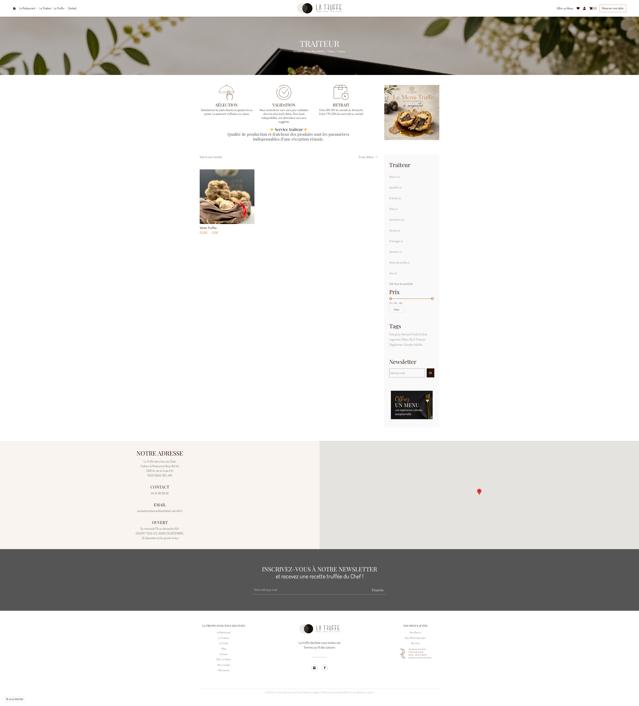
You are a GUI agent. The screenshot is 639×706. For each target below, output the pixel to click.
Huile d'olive (419, 334)
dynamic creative (365, 692)
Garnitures (396, 219)
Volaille (417, 344)
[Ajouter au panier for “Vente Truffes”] (223, 197)
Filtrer (396, 309)
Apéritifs (395, 187)
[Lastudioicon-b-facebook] (325, 668)
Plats (393, 209)
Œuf (412, 339)
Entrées (395, 198)
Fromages (396, 241)
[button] (612, 8)
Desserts (395, 251)
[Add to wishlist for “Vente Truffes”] (230, 197)
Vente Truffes (208, 228)
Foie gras (394, 334)
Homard (406, 334)
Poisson (421, 339)
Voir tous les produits (401, 283)
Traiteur (331, 51)
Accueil (297, 51)
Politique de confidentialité (334, 692)
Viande (408, 344)
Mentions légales (311, 692)
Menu (405, 339)
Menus (394, 177)
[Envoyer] (430, 372)
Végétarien (396, 344)
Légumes (395, 339)
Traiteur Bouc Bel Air (314, 51)
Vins (393, 273)
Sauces (394, 230)
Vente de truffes (399, 262)
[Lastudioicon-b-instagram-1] (314, 668)
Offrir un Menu (565, 8)
